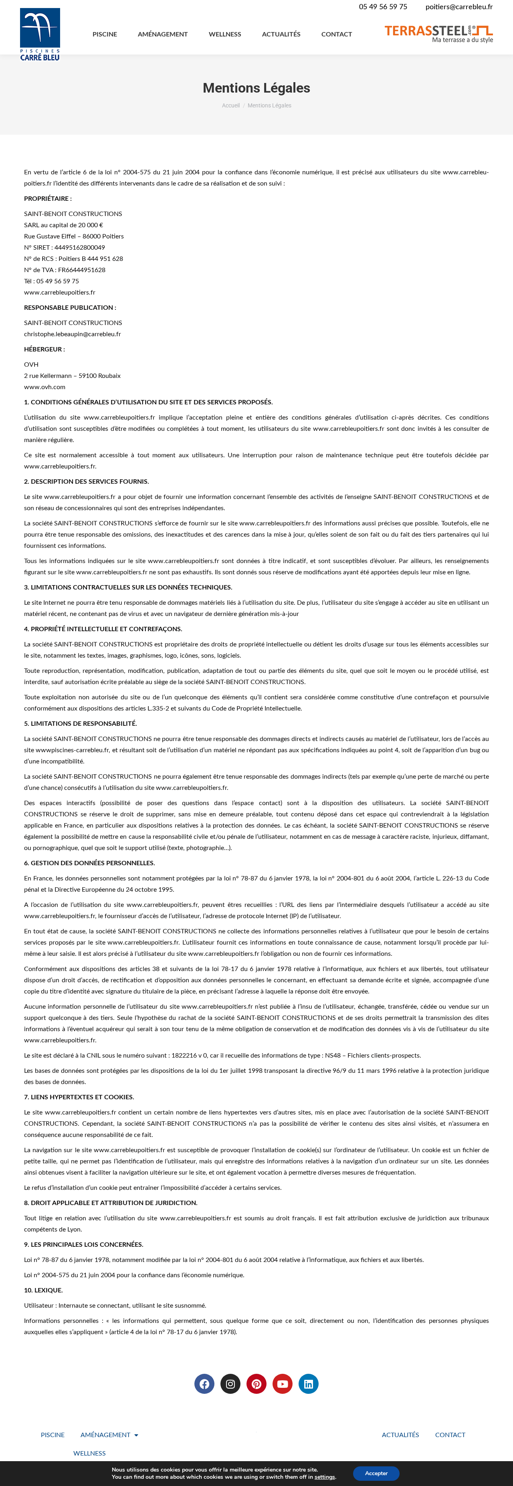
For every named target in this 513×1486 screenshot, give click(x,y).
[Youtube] (283, 1384)
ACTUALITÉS (400, 1435)
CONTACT (450, 1435)
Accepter (376, 1473)
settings (325, 1477)
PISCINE (53, 1435)
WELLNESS (89, 1453)
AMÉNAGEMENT (105, 1435)
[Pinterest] (256, 1384)
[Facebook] (204, 1384)
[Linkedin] (309, 1384)
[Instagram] (230, 1384)
